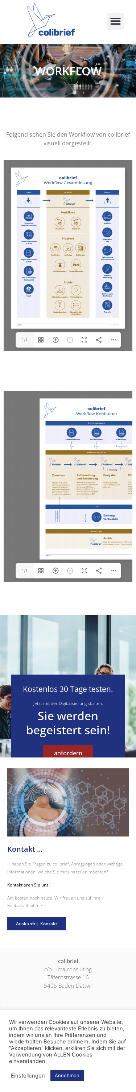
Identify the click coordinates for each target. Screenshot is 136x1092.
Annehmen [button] (67, 1075)
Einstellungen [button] (28, 1075)
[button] (115, 21)
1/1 (25, 339)
